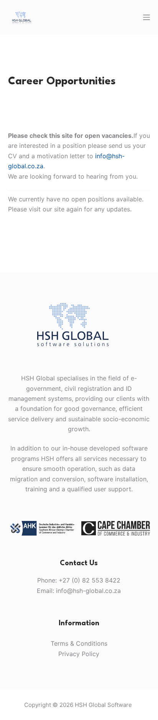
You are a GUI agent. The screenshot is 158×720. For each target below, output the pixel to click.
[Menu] (146, 17)
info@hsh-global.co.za (88, 590)
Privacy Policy (78, 654)
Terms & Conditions (79, 643)
